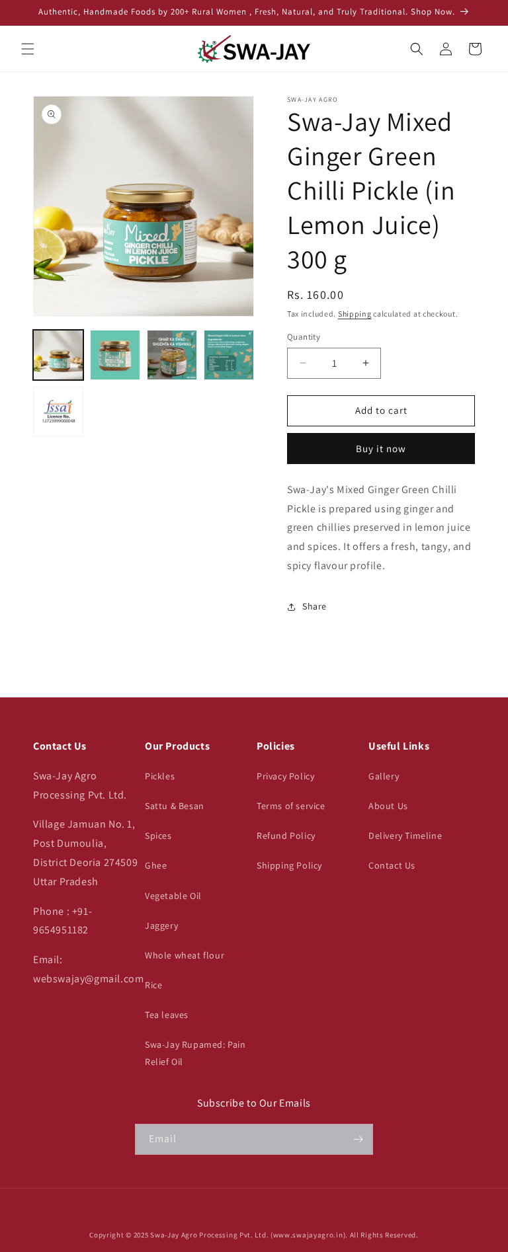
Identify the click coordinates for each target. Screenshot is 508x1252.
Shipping (355, 314)
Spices (158, 835)
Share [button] (314, 606)
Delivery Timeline (405, 835)
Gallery (383, 776)
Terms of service (291, 806)
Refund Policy (286, 835)
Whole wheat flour (184, 955)
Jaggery (161, 925)
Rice (153, 985)
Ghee (156, 865)
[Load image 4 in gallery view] (229, 355)
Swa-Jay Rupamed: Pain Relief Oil (195, 1052)
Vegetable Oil (173, 896)
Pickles (160, 776)
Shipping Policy (289, 865)
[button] (27, 48)
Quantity (303, 336)
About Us (388, 806)
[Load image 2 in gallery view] (115, 355)
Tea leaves (167, 1015)
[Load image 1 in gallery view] (58, 355)
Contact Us (391, 865)
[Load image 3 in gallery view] (172, 355)
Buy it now (381, 448)
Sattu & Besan (174, 806)
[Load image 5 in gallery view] (58, 412)
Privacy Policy (285, 776)
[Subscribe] (357, 1139)
